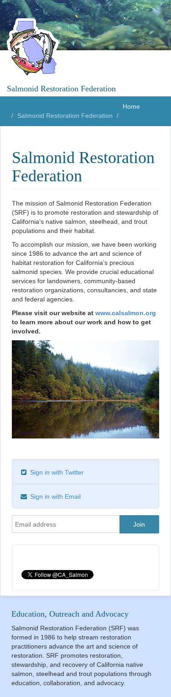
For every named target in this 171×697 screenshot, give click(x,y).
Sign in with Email (54, 496)
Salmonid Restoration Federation (61, 88)
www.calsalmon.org (125, 313)
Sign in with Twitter (56, 472)
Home (131, 106)
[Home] (34, 48)
